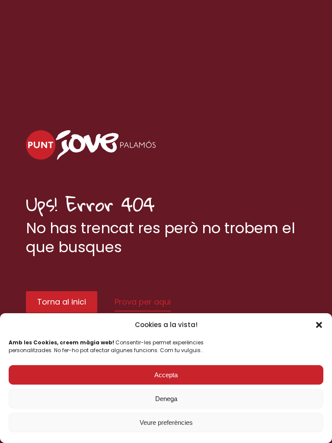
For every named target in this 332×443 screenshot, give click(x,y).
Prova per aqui (143, 301)
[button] (319, 325)
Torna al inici (61, 301)
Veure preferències (166, 422)
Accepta (166, 375)
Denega (166, 398)
